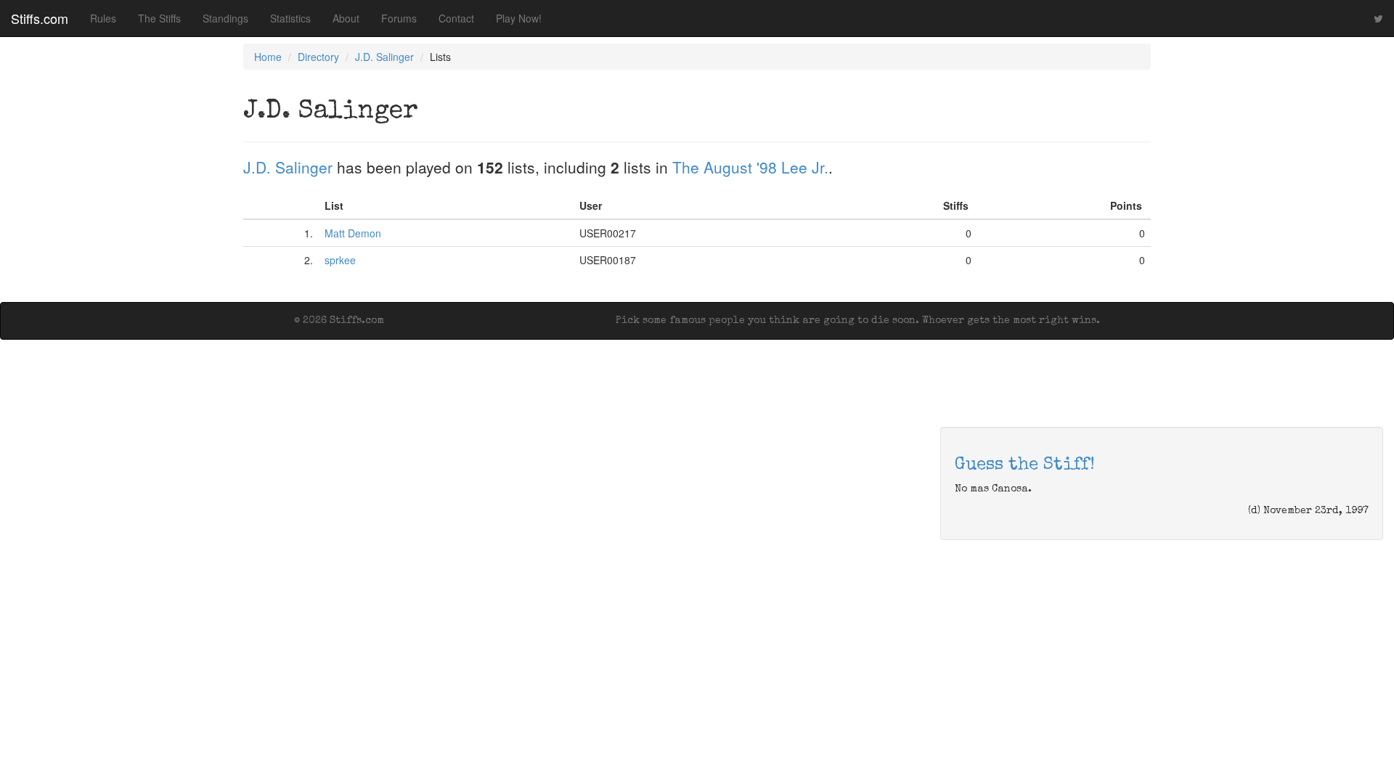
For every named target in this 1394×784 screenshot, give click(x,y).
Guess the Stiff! (1025, 465)
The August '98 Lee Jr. (750, 167)
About (346, 18)
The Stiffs (159, 18)
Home (268, 56)
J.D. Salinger (384, 56)
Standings (225, 18)
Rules (103, 18)
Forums (399, 18)
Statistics (290, 18)
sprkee (340, 260)
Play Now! (519, 18)
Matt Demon (353, 233)
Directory (318, 56)
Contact (456, 18)
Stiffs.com (39, 18)
